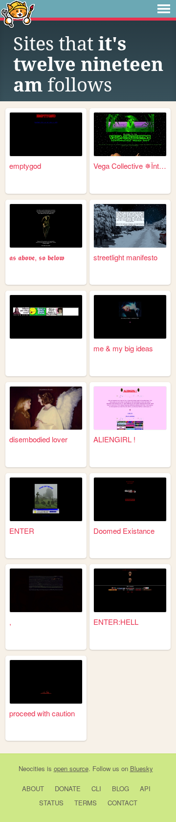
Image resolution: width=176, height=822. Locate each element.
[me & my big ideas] (130, 317)
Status (51, 802)
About (33, 788)
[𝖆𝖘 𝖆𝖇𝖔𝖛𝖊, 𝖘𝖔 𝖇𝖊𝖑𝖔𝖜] (46, 226)
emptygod (25, 165)
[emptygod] (46, 134)
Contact (122, 802)
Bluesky (141, 768)
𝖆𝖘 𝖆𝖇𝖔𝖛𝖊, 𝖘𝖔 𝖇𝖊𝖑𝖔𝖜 (37, 257)
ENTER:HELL (115, 621)
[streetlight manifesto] (130, 226)
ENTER (21, 530)
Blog (120, 788)
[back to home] (18, 13)
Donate (68, 788)
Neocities (32, 768)
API (145, 788)
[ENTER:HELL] (130, 590)
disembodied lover (38, 439)
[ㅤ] (46, 317)
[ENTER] (46, 499)
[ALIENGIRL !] (130, 408)
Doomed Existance (123, 530)
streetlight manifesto (125, 257)
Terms (85, 802)
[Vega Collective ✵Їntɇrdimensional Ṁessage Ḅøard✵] (130, 134)
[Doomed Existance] (130, 499)
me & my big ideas (123, 348)
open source (71, 768)
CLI (96, 788)
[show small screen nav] (164, 9)
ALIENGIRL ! (114, 439)
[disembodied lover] (46, 408)
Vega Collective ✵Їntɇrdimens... (130, 165)
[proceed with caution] (46, 682)
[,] (46, 590)
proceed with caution (42, 713)
